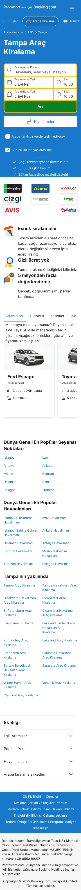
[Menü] (72, 7)
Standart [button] (57, 316)
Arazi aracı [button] (15, 316)
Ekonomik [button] (37, 316)
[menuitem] (40, 21)
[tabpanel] (40, 373)
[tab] (15, 316)
